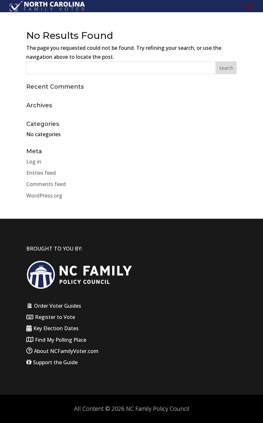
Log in (33, 161)
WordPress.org (44, 195)
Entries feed (41, 172)
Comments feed (46, 184)
